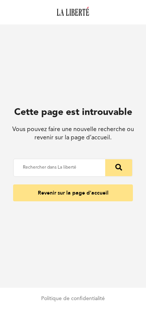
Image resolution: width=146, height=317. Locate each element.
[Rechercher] (118, 167)
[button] (73, 192)
